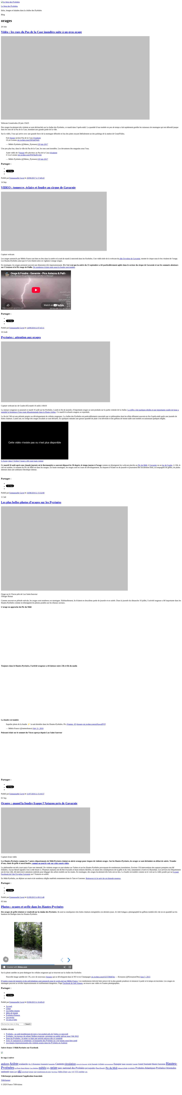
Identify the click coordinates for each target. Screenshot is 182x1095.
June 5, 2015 (145, 977)
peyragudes (90, 1068)
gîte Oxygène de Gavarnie (129, 259)
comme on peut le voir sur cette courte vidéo (50, 863)
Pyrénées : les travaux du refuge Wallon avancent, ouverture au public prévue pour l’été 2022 (42, 1036)
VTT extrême (79, 1072)
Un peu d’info (11, 1020)
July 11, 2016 (38, 728)
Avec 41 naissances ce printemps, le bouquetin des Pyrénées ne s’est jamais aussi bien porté (41, 1041)
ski (19, 1071)
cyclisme (101, 1064)
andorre (5, 1063)
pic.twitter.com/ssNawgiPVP (94, 724)
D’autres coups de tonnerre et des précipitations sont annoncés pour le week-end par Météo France (39, 981)
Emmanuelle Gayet (16, 178)
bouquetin (44, 1064)
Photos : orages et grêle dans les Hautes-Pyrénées (32, 906)
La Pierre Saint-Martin (22, 1068)
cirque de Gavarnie (81, 1064)
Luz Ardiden (34, 1068)
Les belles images (13, 1011)
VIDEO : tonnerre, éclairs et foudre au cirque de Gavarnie (38, 187)
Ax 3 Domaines (34, 1064)
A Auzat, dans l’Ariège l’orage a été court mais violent (22, 461)
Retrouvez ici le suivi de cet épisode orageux (103, 878)
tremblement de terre (44, 1072)
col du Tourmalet (92, 1064)
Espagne (117, 1064)
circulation (70, 1063)
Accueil (9, 1006)
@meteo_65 (71, 724)
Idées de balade (12, 1013)
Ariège (14, 1063)
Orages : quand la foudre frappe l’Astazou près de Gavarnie (39, 803)
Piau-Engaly (100, 1068)
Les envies (10, 1017)
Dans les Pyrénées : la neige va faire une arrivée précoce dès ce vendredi (34, 1038)
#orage (12, 138)
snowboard (25, 1072)
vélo (86, 1072)
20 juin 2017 (43, 144)
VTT (73, 1072)
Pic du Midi (142, 465)
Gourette (135, 1064)
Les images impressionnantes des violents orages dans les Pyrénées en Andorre (36, 1043)
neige (53, 1067)
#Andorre (37, 138)
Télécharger (5, 1080)
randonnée (5, 1072)
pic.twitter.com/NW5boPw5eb (30, 155)
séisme (31, 1072)
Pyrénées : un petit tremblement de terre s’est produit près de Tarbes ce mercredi (37, 1034)
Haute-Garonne (158, 1064)
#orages (80, 724)
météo (42, 1067)
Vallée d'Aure (62, 1072)
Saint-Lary (13, 1072)
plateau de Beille (123, 1068)
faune (124, 1064)
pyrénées (131, 1068)
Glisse (8, 1009)
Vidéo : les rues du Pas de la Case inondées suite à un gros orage (41, 32)
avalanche (23, 1064)
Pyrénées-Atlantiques (145, 1068)
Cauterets (59, 1064)
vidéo (69, 1072)
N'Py (48, 1068)
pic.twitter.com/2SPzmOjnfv (28, 140)
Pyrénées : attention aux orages (21, 337)
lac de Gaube (167, 465)
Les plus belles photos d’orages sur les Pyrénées (31, 502)
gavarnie (129, 1064)
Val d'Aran (54, 1072)
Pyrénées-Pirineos (13, 1015)
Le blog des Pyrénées (9, 6)
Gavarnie (153, 465)
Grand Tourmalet (144, 1064)
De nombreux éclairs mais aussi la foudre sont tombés (54, 267)
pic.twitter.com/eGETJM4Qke (103, 977)
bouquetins (51, 1064)
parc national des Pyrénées (71, 1068)
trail (35, 1072)
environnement (108, 1064)
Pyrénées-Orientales (166, 1068)
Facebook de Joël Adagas (73, 983)
